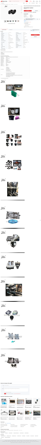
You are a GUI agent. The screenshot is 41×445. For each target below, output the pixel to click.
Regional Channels (27, 440)
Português (10, 441)
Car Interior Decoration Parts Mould (14, 425)
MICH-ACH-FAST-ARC (13, 424)
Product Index (31, 440)
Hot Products (6, 440)
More (1, 438)
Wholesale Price (21, 440)
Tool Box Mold (2, 437)
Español (8, 441)
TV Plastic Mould (2, 426)
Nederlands (22, 441)
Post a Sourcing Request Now (17, 393)
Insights (35, 440)
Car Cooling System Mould (32, 424)
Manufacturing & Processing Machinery (5, 4)
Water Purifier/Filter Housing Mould (14, 426)
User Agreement (24, 442)
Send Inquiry (27, 10)
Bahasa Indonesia (37, 441)
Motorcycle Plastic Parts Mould (33, 425)
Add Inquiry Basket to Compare (12, 23)
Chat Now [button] (37, 10)
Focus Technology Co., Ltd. (16, 442)
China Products (9, 440)
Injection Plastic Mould (16, 4)
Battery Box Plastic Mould (22, 425)
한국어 (25, 441)
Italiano (17, 441)
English (6, 441)
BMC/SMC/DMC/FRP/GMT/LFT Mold (23, 424)
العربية (23, 441)
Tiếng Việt (34, 441)
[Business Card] (39, 32)
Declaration (27, 442)
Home (1, 4)
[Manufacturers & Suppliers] (4, 1)
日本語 (27, 441)
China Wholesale (18, 440)
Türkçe (32, 441)
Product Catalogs (9, 423)
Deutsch (19, 441)
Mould (9, 4)
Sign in (39, 1)
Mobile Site (33, 440)
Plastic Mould (12, 4)
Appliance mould (22, 426)
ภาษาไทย (30, 441)
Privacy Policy (29, 442)
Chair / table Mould (32, 426)
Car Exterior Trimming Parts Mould (4, 425)
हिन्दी (28, 441)
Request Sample (34, 12)
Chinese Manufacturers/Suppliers (13, 440)
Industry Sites (24, 440)
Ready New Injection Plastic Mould (4, 424)
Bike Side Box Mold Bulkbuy (7, 437)
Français (12, 441)
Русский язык (15, 441)
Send (5, 393)
